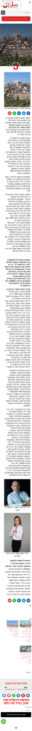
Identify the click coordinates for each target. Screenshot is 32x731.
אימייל (28, 707)
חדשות (14, 48)
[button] (29, 2)
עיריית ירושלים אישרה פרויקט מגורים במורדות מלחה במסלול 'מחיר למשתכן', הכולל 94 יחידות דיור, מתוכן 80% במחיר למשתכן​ (25, 656)
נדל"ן (6, 48)
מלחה (10, 48)
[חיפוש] (3, 12)
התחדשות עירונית (20, 48)
